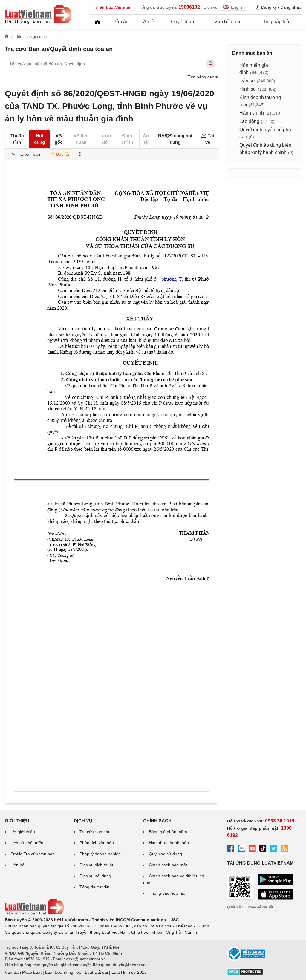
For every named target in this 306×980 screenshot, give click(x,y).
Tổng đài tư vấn (94, 887)
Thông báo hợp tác (167, 893)
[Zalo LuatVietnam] (241, 849)
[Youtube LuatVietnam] (252, 849)
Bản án (120, 21)
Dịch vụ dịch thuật (96, 864)
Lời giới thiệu (22, 831)
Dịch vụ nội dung (95, 875)
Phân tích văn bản (96, 842)
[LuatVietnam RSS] (284, 849)
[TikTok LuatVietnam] (263, 849)
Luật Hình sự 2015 (129, 972)
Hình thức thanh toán (169, 842)
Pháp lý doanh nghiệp (100, 853)
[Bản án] (38, 14)
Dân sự (247, 80)
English (238, 7)
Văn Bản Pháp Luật (23, 972)
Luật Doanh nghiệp (63, 972)
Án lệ (148, 21)
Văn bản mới (228, 21)
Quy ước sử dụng (165, 853)
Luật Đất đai (96, 972)
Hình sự (247, 89)
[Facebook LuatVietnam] (230, 849)
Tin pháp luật (276, 21)
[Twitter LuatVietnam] (273, 849)
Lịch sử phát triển (26, 842)
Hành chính (251, 112)
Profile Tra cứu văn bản (32, 853)
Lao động (249, 121)
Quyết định (182, 21)
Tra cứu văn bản (95, 831)
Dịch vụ (211, 7)
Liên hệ (17, 864)
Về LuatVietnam (115, 7)
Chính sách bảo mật (168, 864)
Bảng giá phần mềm (168, 831)
